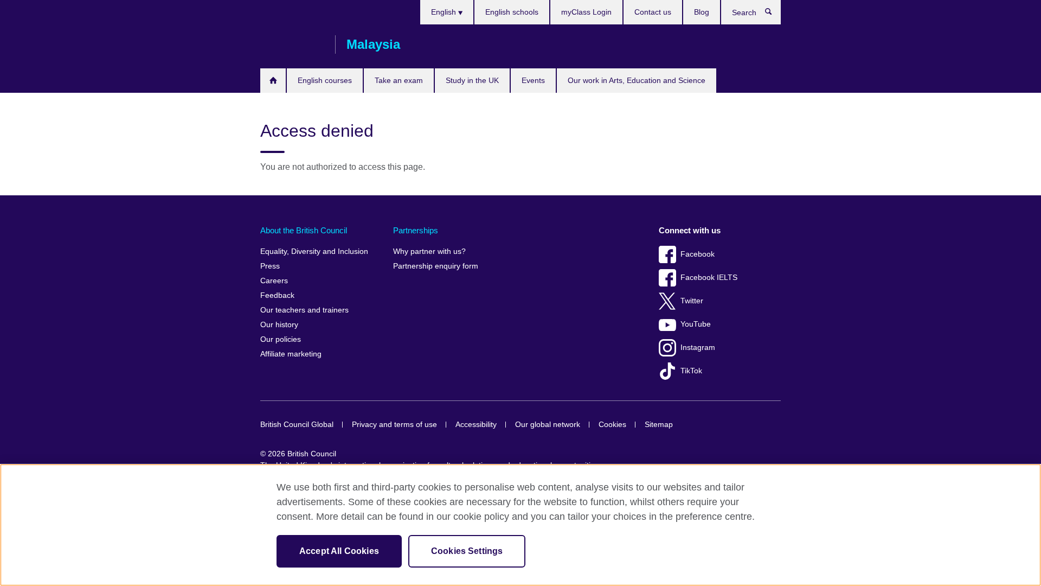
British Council (292, 44)
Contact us (652, 12)
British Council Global (296, 425)
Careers (274, 281)
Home (273, 80)
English (444, 12)
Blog (701, 12)
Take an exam (399, 80)
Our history (279, 325)
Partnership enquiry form (435, 266)
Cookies (612, 425)
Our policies (280, 339)
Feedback (277, 295)
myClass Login (586, 12)
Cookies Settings (467, 551)
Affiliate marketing (291, 354)
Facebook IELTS (708, 277)
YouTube (695, 324)
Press (270, 266)
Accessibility (476, 425)
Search (774, 14)
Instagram (697, 347)
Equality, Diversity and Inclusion (314, 251)
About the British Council (303, 230)
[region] (520, 525)
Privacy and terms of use (394, 425)
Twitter (691, 301)
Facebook (697, 254)
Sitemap (659, 425)
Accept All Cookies (339, 551)
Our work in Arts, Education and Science (636, 80)
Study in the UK (472, 80)
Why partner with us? (429, 251)
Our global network (547, 425)
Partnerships (415, 230)
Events (533, 80)
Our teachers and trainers (304, 310)
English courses (325, 80)
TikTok (691, 371)
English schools (511, 12)
